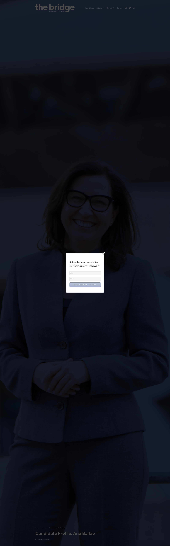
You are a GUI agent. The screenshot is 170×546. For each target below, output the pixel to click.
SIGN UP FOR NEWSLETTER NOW (85, 284)
